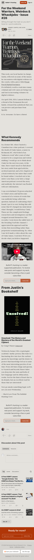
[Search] (31, 471)
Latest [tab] (8, 471)
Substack (8, 556)
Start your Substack (12, 551)
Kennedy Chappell (13, 27)
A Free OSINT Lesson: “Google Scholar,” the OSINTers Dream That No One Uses (12, 479)
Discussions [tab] (15, 471)
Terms (11, 547)
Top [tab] (4, 471)
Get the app (26, 551)
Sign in (30, 2)
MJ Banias (12, 487)
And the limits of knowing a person (12, 512)
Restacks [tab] (13, 449)
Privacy (29, 545)
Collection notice (19, 547)
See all (5, 521)
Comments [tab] (6, 449)
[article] (17, 483)
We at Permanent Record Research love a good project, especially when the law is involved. (12, 484)
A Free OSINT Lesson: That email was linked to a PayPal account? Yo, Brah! (12, 496)
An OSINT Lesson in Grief (11, 510)
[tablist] (9, 449)
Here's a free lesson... (8, 501)
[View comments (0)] (9, 35)
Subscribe (23, 2)
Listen (30, 29)
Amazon (19, 346)
